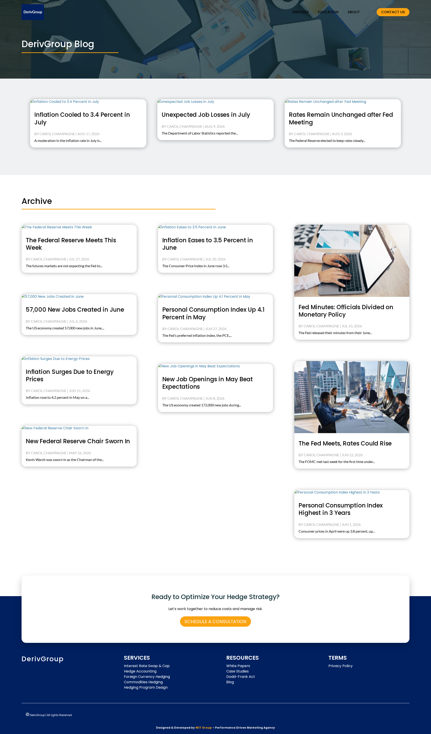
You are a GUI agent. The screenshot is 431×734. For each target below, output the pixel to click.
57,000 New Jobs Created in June (75, 310)
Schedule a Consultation (215, 621)
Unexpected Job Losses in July (207, 115)
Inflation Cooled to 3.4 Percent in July (82, 118)
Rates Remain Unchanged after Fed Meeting (341, 118)
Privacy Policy (340, 665)
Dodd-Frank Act (240, 676)
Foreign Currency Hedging (147, 676)
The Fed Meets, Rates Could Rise (345, 443)
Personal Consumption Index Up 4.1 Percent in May (213, 313)
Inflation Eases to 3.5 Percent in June (207, 244)
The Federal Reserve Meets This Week (71, 244)
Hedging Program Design (146, 687)
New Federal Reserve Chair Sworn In (78, 441)
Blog (230, 682)
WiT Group (204, 728)
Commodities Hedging (143, 682)
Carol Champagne (57, 134)
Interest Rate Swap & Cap (147, 665)
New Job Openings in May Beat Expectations (207, 383)
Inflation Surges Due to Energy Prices (70, 375)
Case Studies (237, 671)
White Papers (238, 665)
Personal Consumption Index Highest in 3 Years (341, 509)
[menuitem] (300, 12)
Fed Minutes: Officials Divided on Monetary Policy (346, 311)
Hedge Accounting (140, 671)
